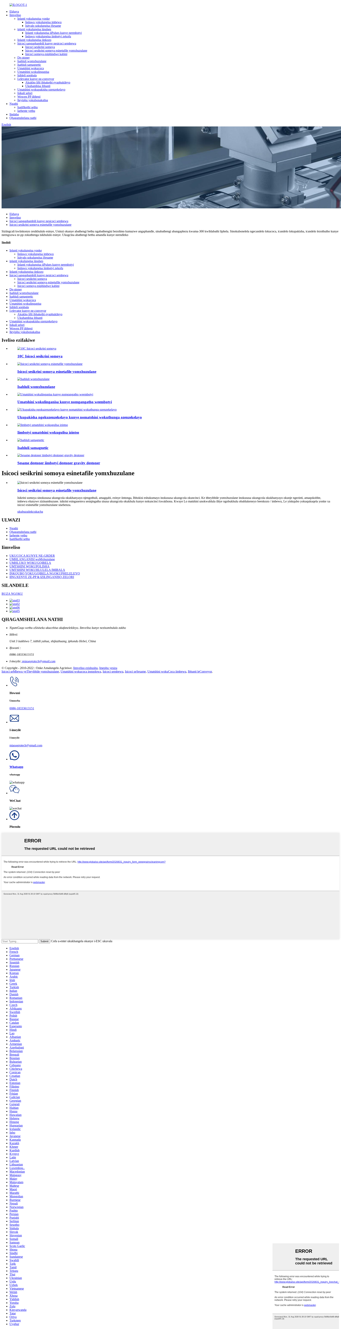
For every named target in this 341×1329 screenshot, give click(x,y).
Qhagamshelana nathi (22, 118)
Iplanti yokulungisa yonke (33, 18)
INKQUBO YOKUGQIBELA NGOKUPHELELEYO (44, 573)
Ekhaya (14, 11)
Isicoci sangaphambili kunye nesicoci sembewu (46, 43)
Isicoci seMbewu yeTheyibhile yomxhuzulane (30, 671)
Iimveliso (15, 15)
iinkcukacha (35, 511)
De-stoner (23, 57)
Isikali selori (24, 93)
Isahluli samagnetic (29, 64)
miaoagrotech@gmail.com (38, 661)
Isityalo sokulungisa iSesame (43, 25)
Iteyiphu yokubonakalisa (32, 100)
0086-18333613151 (21, 708)
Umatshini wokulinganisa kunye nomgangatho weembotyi (64, 402)
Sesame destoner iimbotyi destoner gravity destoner (58, 463)
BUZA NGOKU (12, 593)
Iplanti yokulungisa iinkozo (34, 40)
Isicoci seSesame (135, 671)
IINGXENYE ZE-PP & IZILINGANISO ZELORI (41, 577)
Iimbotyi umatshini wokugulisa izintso (48, 432)
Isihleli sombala (27, 75)
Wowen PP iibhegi (28, 96)
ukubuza (22, 511)
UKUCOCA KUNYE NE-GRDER (32, 555)
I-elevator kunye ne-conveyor (35, 79)
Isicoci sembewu (113, 671)
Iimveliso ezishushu (85, 668)
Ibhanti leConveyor (200, 671)
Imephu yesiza (108, 668)
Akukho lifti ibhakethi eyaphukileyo (47, 82)
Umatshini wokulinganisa (33, 71)
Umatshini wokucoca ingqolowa (81, 671)
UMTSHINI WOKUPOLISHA (29, 566)
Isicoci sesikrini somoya (40, 47)
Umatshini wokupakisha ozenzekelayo (41, 89)
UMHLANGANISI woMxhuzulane (32, 559)
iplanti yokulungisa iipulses (34, 29)
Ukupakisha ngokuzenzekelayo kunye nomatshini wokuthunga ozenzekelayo (79, 417)
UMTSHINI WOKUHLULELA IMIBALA (37, 570)
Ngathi (13, 103)
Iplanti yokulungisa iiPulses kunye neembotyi (53, 32)
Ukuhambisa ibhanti (37, 86)
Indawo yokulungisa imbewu (43, 22)
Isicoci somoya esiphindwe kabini (46, 54)
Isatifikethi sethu (27, 107)
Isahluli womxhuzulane (31, 61)
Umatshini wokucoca (30, 68)
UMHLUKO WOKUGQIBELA (30, 562)
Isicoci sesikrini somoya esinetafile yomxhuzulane (56, 50)
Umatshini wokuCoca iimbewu (166, 671)
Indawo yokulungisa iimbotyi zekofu (48, 36)
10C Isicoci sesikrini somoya (40, 356)
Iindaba (14, 114)
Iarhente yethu (26, 110)
